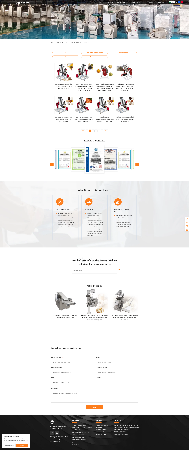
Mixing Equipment (74, 42)
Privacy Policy (76, 444)
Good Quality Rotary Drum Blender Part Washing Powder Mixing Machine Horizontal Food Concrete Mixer (84, 87)
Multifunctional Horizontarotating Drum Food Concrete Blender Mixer (105, 119)
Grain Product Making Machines (94, 52)
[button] (52, 164)
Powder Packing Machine (79, 437)
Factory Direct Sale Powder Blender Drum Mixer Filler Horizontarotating (63, 86)
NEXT (106, 130)
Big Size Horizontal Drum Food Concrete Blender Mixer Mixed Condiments (84, 119)
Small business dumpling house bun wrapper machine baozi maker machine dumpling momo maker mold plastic (94, 317)
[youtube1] (182, 2)
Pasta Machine (66, 57)
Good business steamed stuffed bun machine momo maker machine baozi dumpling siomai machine (124, 317)
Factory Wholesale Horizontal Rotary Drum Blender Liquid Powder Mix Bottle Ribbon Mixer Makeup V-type (105, 87)
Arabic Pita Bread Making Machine (82, 427)
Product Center (61, 42)
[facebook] (179, 2)
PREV (83, 130)
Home (53, 42)
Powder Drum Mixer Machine (80, 432)
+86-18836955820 (121, 431)
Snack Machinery (123, 52)
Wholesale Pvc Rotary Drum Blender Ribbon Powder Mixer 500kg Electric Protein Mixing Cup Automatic (125, 87)
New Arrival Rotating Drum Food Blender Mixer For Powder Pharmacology (63, 119)
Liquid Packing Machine (79, 439)
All (65, 52)
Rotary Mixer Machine (78, 435)
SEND (94, 407)
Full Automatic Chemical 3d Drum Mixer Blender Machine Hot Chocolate (125, 119)
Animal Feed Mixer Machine (80, 430)
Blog (73, 442)
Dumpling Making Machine (79, 425)
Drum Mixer (85, 42)
